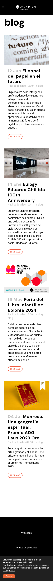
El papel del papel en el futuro (24, 76)
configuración (9, 570)
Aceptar (9, 576)
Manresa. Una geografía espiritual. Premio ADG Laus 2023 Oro (25, 427)
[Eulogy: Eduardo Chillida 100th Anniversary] (26, 163)
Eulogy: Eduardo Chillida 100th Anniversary (26, 192)
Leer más (15, 136)
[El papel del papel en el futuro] (26, 50)
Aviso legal (26, 533)
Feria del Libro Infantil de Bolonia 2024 (25, 305)
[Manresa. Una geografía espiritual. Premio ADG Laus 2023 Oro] (26, 395)
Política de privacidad (26, 547)
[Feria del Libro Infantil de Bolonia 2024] (26, 278)
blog (40, 86)
